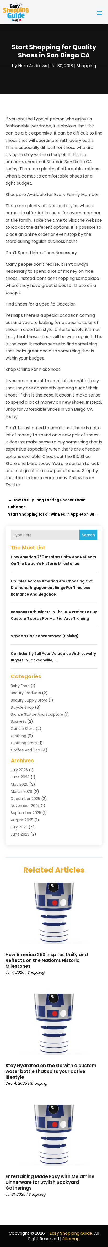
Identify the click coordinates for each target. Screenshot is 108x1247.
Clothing (18, 735)
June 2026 (20, 777)
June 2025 (20, 834)
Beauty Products (26, 692)
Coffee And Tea (25, 750)
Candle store (23, 728)
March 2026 (21, 791)
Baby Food (20, 685)
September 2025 (26, 812)
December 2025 (25, 798)
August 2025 (22, 820)
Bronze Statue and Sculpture (37, 714)
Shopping (86, 66)
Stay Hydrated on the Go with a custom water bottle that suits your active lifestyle (51, 1071)
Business (18, 721)
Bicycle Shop (22, 707)
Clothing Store (24, 743)
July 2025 (19, 827)
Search (88, 535)
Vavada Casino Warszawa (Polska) (45, 636)
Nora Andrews (32, 66)
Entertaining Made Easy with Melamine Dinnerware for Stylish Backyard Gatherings (50, 1182)
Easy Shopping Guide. (71, 1233)
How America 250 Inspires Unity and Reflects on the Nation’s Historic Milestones (47, 960)
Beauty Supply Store (29, 700)
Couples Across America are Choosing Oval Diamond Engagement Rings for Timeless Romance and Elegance (52, 588)
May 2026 (19, 784)
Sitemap (71, 1239)
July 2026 (19, 770)
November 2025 (25, 805)
